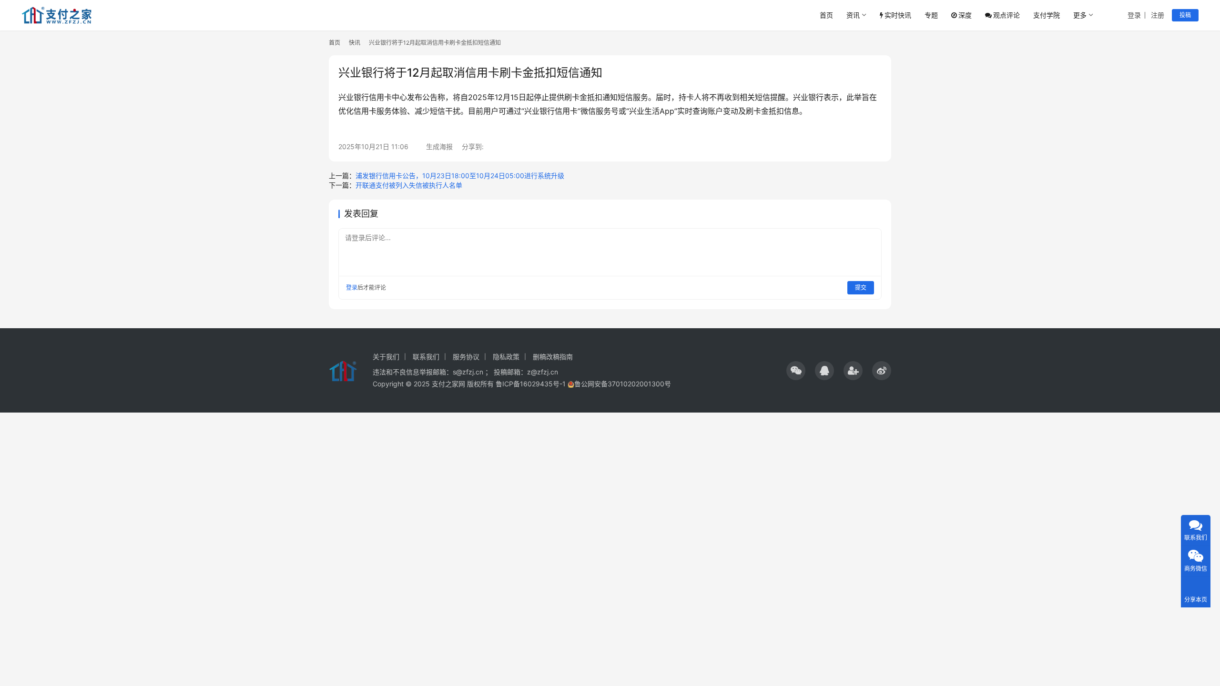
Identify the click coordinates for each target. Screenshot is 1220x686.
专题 (931, 15)
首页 (826, 15)
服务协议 (466, 357)
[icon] (795, 370)
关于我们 (386, 357)
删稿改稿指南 (553, 357)
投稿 (1185, 15)
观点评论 (1006, 15)
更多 (1080, 15)
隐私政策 (506, 357)
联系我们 (426, 357)
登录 (1134, 15)
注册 (1157, 15)
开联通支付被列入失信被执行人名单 (409, 185)
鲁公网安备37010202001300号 (622, 384)
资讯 (853, 15)
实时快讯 (897, 15)
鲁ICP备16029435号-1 (531, 384)
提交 (860, 287)
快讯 (354, 42)
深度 (965, 15)
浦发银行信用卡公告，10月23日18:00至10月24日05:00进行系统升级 (460, 176)
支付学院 (1046, 15)
